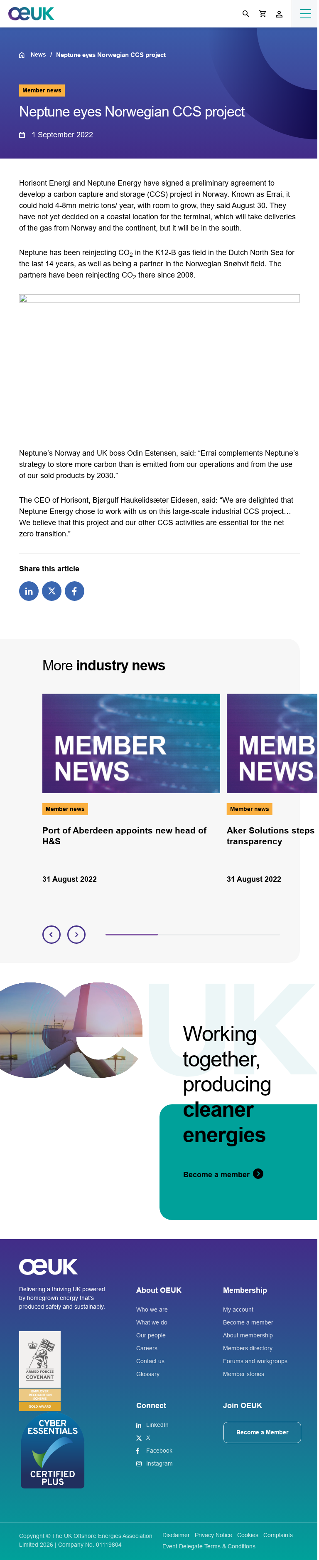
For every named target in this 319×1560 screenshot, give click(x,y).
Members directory (247, 1348)
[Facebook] (74, 590)
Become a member (248, 1322)
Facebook (159, 1450)
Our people (151, 1335)
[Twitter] (51, 590)
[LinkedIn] (29, 590)
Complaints (278, 1535)
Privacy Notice (213, 1535)
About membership (248, 1335)
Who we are (152, 1309)
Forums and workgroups (255, 1361)
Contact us (150, 1361)
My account (238, 1309)
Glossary (148, 1374)
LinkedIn (157, 1424)
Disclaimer (176, 1535)
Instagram (159, 1463)
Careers (146, 1348)
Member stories (243, 1374)
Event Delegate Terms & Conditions (208, 1546)
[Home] (24, 55)
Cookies (247, 1535)
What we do (151, 1322)
